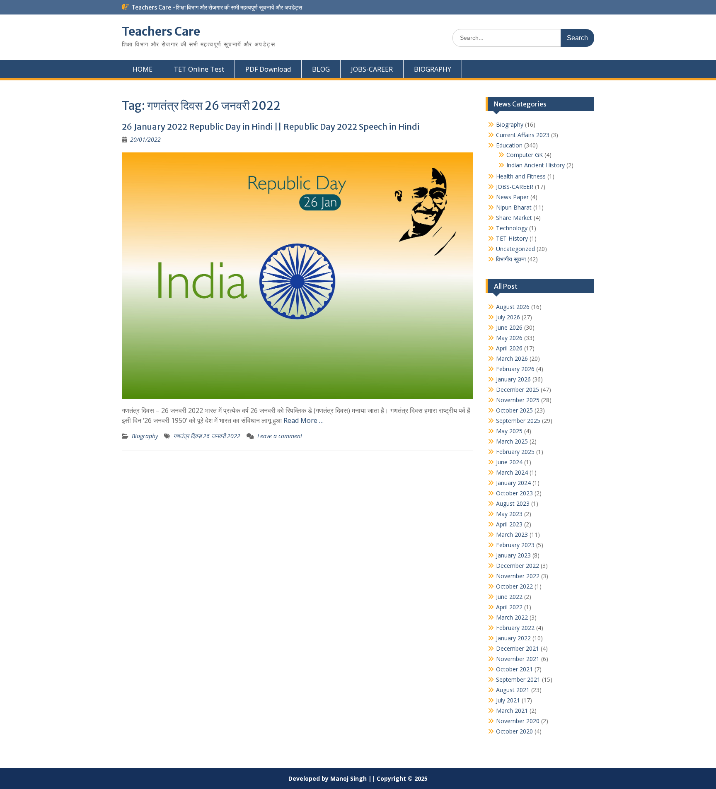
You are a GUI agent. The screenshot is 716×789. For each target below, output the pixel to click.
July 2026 (508, 317)
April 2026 (509, 348)
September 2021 (518, 679)
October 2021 (514, 669)
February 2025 (515, 452)
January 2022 (513, 638)
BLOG (321, 69)
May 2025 (509, 431)
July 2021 (508, 700)
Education (509, 145)
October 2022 (514, 586)
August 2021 (513, 690)
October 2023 (514, 493)
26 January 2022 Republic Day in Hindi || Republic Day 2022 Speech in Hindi (270, 126)
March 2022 (512, 617)
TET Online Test (199, 69)
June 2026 (509, 327)
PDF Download (268, 69)
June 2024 (509, 462)
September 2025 (518, 421)
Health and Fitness (521, 176)
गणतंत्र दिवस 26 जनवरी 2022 (206, 436)
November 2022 (517, 576)
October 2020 (514, 731)
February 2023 (515, 545)
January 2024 (513, 483)
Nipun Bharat (514, 207)
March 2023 (512, 534)
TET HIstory (512, 238)
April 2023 (509, 524)
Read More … (303, 420)
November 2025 (517, 400)
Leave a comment (279, 436)
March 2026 (512, 358)
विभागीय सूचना (511, 259)
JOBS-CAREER (372, 69)
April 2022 (509, 607)
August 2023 (513, 503)
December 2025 (517, 389)
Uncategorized (515, 249)
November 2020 (517, 721)
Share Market (514, 218)
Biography (145, 436)
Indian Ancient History (535, 165)
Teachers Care (161, 31)
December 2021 (517, 648)
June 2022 (509, 597)
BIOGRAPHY (432, 69)
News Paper (512, 197)
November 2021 (517, 659)
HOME (142, 69)
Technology (511, 228)
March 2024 (512, 472)
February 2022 (515, 628)
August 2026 (513, 307)
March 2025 (512, 441)
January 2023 (513, 555)
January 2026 (513, 379)
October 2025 (514, 410)
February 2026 (515, 369)
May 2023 (509, 514)
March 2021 (512, 710)
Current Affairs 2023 (522, 135)
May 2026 (509, 338)
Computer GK (524, 155)
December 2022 (517, 565)
